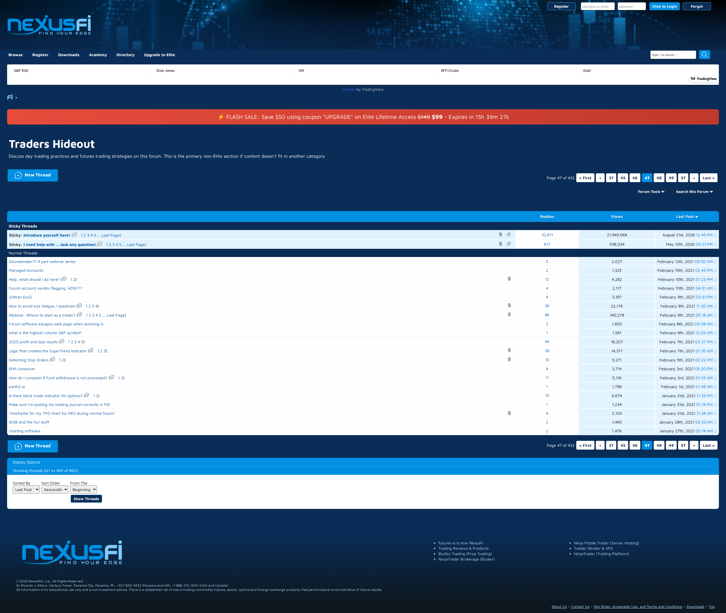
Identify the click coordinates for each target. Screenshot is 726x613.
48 (659, 177)
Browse (16, 54)
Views (617, 216)
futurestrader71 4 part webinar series (42, 261)
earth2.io (17, 386)
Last (709, 177)
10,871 (547, 234)
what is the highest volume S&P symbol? (45, 332)
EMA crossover (22, 368)
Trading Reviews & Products (463, 548)
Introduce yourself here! (47, 235)
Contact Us (580, 606)
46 (635, 177)
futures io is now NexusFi (460, 542)
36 (547, 305)
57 (683, 177)
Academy (98, 54)
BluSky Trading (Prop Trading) (465, 553)
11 (547, 377)
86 (547, 314)
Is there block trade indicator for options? (46, 395)
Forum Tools (649, 191)
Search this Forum (692, 191)
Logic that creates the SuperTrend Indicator (48, 350)
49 (671, 177)
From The (78, 483)
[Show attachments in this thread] (501, 234)
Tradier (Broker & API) (593, 548)
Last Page (111, 235)
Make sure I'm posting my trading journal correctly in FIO (59, 404)
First (585, 177)
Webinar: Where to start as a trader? (42, 315)
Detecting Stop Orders (28, 359)
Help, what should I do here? (34, 279)
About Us (559, 606)
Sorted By (22, 483)
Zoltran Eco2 (20, 296)
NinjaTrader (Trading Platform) (601, 553)
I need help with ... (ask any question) (60, 244)
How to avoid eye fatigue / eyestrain (42, 306)
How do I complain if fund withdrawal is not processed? (58, 377)
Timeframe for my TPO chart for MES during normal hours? (62, 413)
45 (623, 177)
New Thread (29, 174)
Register (561, 6)
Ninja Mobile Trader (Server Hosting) (606, 542)
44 (547, 341)
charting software (25, 430)
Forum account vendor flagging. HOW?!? (46, 288)
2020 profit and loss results (33, 341)
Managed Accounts (26, 270)
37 (611, 177)
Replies (547, 216)
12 (547, 279)
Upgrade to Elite (159, 54)
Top (712, 606)
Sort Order (50, 483)
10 (547, 359)
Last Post (685, 216)
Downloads (68, 54)
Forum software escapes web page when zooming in (56, 323)
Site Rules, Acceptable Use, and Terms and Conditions (638, 606)
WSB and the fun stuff (29, 422)
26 (547, 350)
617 (547, 244)
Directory (125, 54)
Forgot (697, 6)
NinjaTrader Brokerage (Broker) (466, 559)
